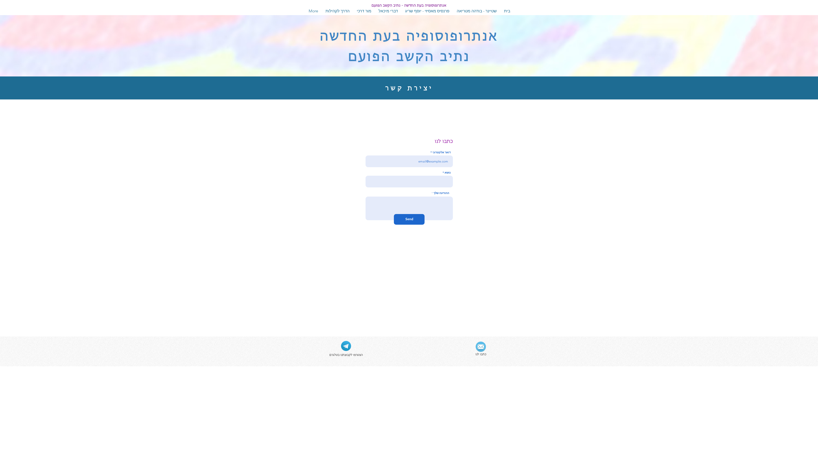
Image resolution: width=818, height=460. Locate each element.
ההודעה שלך (441, 193)
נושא (448, 172)
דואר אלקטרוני (441, 152)
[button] (346, 346)
